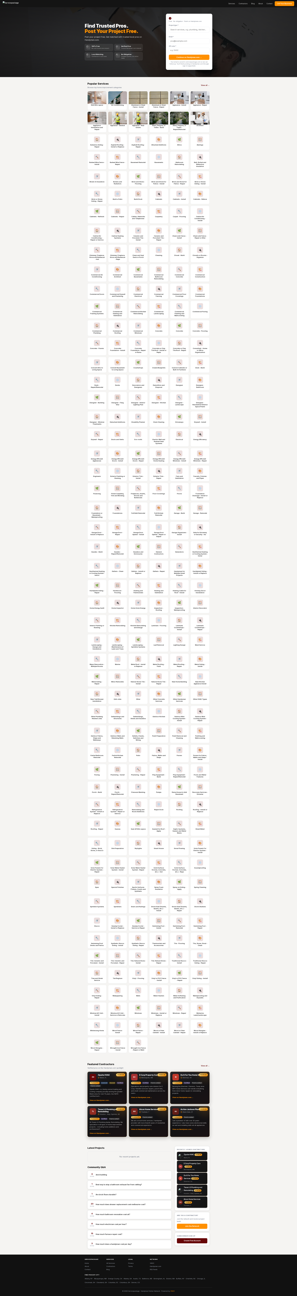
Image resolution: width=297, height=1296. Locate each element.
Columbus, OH (125, 1282)
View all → (205, 85)
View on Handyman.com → (100, 1100)
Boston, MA (170, 1279)
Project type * (173, 25)
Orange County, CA (115, 1279)
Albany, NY (89, 1279)
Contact (269, 4)
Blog (253, 4)
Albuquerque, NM (100, 1279)
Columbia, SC (113, 1282)
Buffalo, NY (180, 1279)
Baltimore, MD (147, 1279)
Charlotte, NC (191, 1279)
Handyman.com (155, 1266)
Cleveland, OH (102, 1282)
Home (87, 1263)
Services (231, 4)
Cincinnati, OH (90, 1282)
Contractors (243, 4)
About (260, 4)
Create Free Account (192, 1241)
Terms (130, 1266)
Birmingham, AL (159, 1279)
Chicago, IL (201, 1279)
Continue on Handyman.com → (189, 57)
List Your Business (284, 4)
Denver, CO (135, 1282)
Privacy (131, 1263)
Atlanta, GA (128, 1279)
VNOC (152, 1263)
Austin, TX (137, 1279)
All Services (110, 1263)
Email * (171, 37)
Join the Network (192, 1226)
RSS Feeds (153, 1269)
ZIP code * (172, 46)
